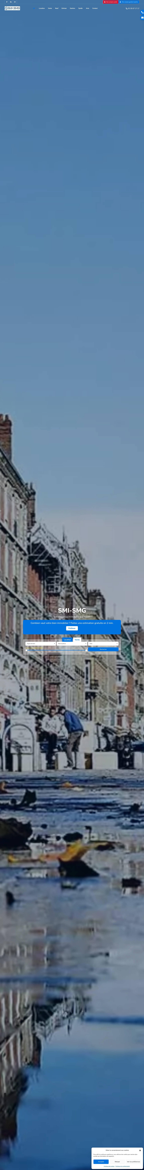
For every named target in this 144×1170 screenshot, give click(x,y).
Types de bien (31, 644)
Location (42, 8)
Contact (95, 8)
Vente (50, 8)
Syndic (80, 8)
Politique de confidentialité (122, 1166)
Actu (87, 8)
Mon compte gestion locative (129, 2)
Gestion (72, 8)
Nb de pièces (62, 644)
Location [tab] (67, 640)
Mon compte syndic (111, 2)
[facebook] (7, 2)
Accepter (101, 1162)
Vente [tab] (77, 640)
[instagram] (15, 2)
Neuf (56, 8)
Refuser (117, 1162)
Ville (91, 644)
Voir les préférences (133, 1162)
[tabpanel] (72, 646)
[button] (140, 1150)
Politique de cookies (109, 1166)
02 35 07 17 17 (133, 8)
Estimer (64, 8)
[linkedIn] (11, 2)
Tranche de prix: (30, 648)
